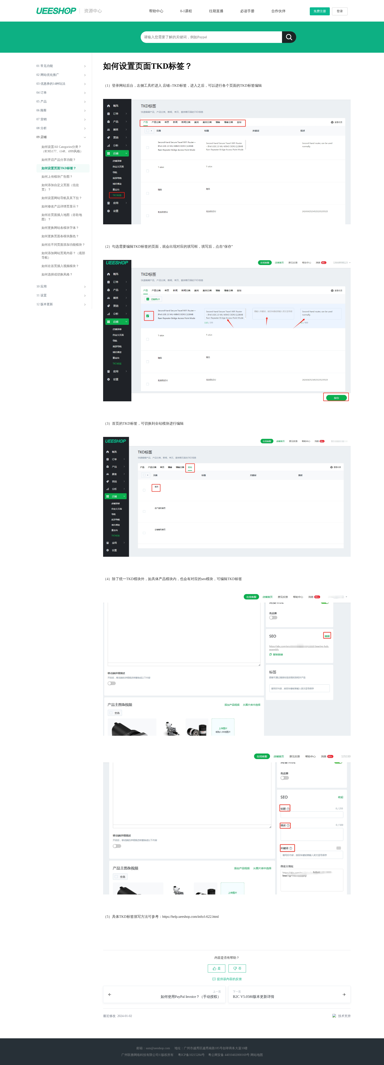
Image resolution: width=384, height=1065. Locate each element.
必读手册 (247, 11)
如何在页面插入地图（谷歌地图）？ (62, 217)
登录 (340, 11)
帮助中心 (156, 11)
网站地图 (256, 1055)
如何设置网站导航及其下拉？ (62, 198)
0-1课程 (186, 11)
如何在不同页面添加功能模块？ (63, 244)
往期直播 (216, 11)
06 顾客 (41, 110)
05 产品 (41, 101)
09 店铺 (41, 137)
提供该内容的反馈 (229, 979)
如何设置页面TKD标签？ (59, 168)
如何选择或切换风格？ (57, 274)
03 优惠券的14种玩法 (50, 83)
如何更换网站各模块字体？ (60, 227)
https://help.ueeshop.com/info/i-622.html (190, 916)
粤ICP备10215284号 (191, 1055)
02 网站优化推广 (47, 74)
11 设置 (41, 295)
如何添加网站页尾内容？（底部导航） (63, 255)
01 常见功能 (44, 66)
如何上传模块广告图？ (57, 176)
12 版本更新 (44, 304)
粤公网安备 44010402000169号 (229, 1055)
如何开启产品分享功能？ (59, 159)
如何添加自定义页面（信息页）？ (60, 187)
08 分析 (41, 128)
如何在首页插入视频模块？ (60, 266)
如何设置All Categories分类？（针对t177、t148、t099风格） (62, 149)
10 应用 (41, 286)
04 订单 (41, 92)
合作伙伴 (278, 11)
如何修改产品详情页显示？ (60, 206)
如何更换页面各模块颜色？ (60, 236)
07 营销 (41, 119)
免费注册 (320, 11)
